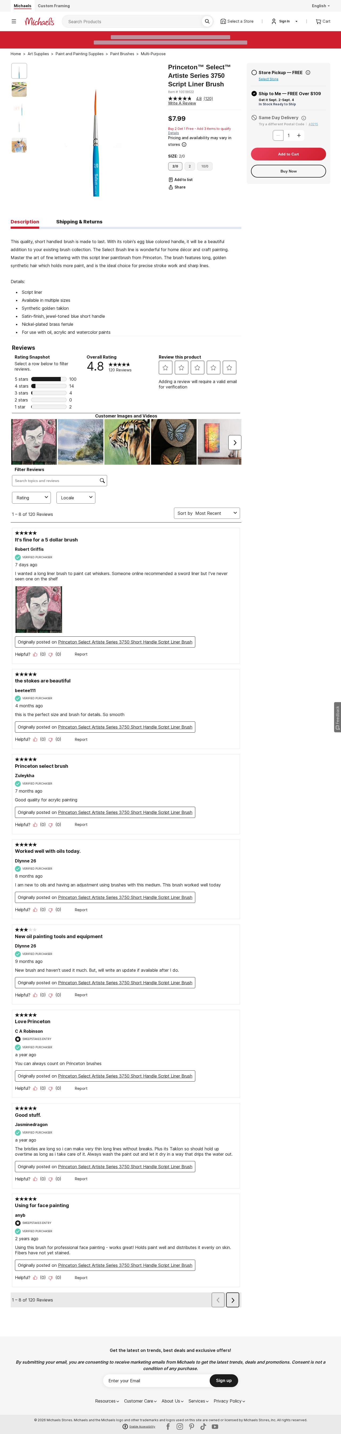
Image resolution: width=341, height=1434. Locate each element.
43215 (313, 124)
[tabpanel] (126, 282)
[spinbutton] (288, 135)
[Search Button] (207, 21)
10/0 (204, 166)
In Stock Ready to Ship (277, 104)
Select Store (268, 79)
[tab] (25, 222)
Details (173, 133)
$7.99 (177, 118)
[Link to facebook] (168, 1426)
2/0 (175, 166)
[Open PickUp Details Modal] (308, 72)
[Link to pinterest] (191, 1426)
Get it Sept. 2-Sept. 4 (276, 100)
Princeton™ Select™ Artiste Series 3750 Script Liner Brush (199, 75)
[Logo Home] (39, 21)
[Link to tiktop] (203, 1426)
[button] (204, 141)
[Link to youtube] (215, 1426)
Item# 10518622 (181, 92)
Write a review (182, 103)
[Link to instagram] (180, 1426)
